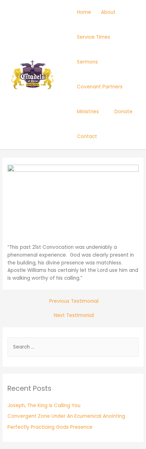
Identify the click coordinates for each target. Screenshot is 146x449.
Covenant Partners (100, 86)
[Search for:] (73, 347)
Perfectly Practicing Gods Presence (49, 427)
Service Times (93, 37)
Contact (87, 136)
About (108, 12)
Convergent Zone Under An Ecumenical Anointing (66, 416)
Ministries (88, 111)
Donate (123, 111)
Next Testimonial (74, 315)
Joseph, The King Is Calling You (43, 405)
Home (84, 12)
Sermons (87, 62)
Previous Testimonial (74, 301)
